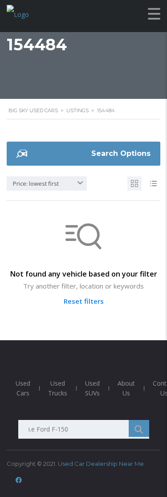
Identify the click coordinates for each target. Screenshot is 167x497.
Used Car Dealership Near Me (101, 463)
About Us (126, 388)
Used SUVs (92, 388)
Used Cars (23, 388)
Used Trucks (57, 388)
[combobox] (47, 183)
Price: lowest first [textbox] (36, 183)
